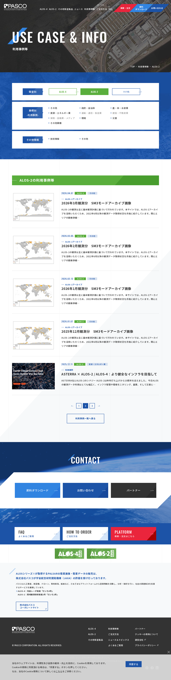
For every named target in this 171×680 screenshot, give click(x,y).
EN (102, 5)
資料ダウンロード (37, 490)
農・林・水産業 (120, 108)
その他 (53, 108)
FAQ (111, 9)
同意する (133, 664)
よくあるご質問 (115, 645)
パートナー (134, 490)
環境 (83, 118)
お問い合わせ (85, 490)
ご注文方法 (101, 9)
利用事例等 (89, 9)
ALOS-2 (53, 9)
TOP (132, 66)
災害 (114, 118)
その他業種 (56, 123)
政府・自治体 (88, 108)
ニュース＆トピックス (118, 639)
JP (98, 5)
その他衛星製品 (65, 9)
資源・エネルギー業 (60, 113)
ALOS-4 (43, 9)
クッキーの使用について (146, 634)
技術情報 (54, 138)
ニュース (78, 9)
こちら (59, 671)
